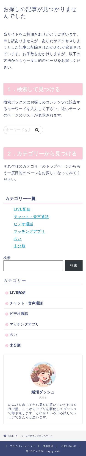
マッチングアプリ (29, 231)
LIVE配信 (22, 209)
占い (18, 239)
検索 (7, 258)
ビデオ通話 (23, 224)
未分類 (19, 246)
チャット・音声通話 (31, 217)
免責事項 (48, 446)
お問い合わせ (68, 446)
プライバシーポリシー (22, 446)
